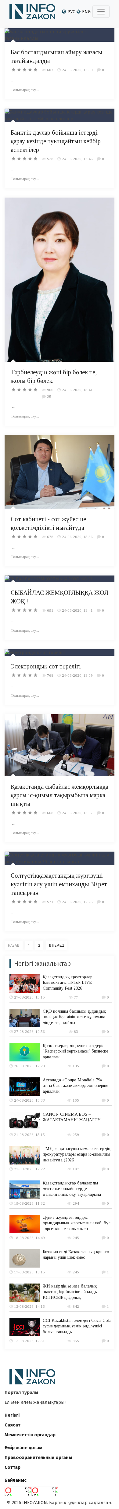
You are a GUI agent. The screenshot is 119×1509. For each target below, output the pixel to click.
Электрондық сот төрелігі (46, 666)
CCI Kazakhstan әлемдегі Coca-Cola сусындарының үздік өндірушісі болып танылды (77, 1326)
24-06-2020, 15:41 (77, 389)
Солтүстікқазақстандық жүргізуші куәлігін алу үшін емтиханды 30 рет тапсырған (59, 884)
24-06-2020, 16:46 (77, 158)
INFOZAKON (34, 1502)
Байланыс (16, 1480)
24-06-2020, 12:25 (77, 901)
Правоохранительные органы (38, 1457)
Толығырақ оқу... (25, 89)
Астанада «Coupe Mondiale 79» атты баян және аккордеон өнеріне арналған (75, 1085)
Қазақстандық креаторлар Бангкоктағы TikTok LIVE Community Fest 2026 (67, 982)
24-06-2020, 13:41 (77, 610)
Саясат (12, 1425)
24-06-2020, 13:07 (77, 812)
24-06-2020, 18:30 (77, 69)
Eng (86, 11)
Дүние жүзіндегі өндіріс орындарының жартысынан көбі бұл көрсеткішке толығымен (76, 1223)
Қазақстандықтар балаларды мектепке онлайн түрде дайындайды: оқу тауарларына (72, 1188)
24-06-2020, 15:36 (77, 536)
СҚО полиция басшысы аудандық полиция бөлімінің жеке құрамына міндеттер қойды (74, 1017)
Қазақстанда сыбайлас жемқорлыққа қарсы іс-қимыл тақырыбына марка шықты (59, 795)
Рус (71, 11)
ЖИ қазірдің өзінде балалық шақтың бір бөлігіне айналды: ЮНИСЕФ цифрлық (71, 1291)
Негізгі (12, 1415)
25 (49, 396)
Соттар (12, 1467)
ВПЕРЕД (56, 945)
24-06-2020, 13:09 (77, 675)
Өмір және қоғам (23, 1447)
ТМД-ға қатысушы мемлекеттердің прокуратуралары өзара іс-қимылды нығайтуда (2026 (76, 1154)
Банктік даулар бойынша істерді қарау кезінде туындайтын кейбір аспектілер (56, 141)
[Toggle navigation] (101, 12)
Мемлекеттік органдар (30, 1435)
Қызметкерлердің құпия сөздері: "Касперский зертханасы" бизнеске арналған (75, 1051)
